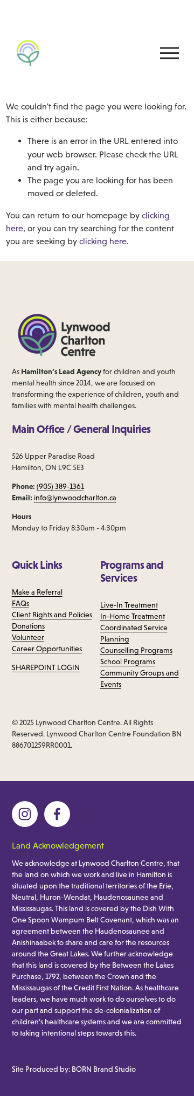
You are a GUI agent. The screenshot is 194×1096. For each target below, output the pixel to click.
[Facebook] (57, 814)
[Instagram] (25, 814)
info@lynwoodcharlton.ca (75, 497)
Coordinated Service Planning (134, 633)
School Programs (127, 661)
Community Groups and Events (139, 678)
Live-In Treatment (129, 605)
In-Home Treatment (132, 616)
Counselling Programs (136, 650)
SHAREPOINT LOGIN (46, 667)
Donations (28, 626)
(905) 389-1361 (60, 486)
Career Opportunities (47, 648)
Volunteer (28, 637)
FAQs (20, 603)
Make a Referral (37, 592)
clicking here (103, 241)
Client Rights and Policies (52, 614)
